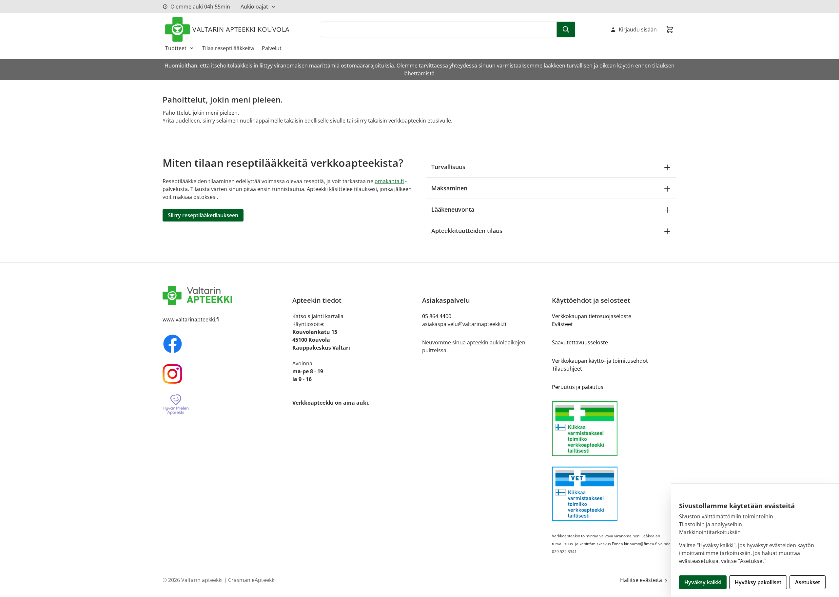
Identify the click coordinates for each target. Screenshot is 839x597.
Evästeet (562, 324)
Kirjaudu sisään (638, 29)
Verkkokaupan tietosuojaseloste (591, 316)
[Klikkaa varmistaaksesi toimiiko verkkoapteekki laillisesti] (614, 428)
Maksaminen (449, 188)
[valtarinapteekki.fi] (225, 295)
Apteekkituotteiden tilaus (466, 231)
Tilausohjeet (567, 368)
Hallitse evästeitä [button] (641, 580)
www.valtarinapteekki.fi (191, 319)
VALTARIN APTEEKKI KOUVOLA (241, 29)
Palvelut (272, 48)
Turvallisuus (448, 167)
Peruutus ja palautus (577, 387)
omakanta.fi (389, 181)
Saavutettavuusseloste (580, 342)
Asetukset (807, 582)
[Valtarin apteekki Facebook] (225, 344)
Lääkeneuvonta (452, 209)
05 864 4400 (436, 316)
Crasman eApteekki (252, 580)
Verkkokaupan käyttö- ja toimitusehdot (600, 360)
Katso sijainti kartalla (317, 316)
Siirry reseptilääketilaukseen (203, 215)
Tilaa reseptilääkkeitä (228, 48)
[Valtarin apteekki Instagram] (225, 374)
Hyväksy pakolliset (758, 582)
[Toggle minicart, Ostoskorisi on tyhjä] (670, 29)
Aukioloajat (254, 6)
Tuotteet (175, 48)
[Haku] (566, 29)
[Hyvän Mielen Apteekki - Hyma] (225, 404)
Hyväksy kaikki (702, 582)
